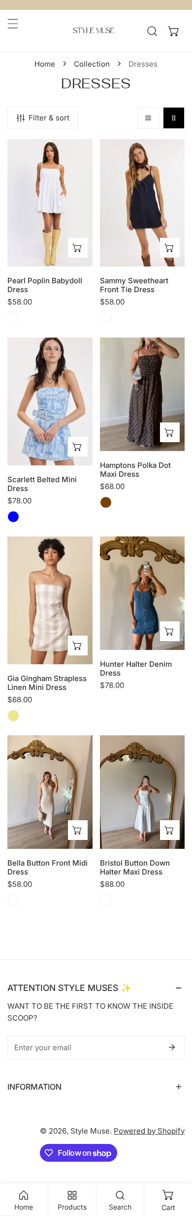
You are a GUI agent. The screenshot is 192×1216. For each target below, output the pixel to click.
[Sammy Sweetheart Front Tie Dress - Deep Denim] (106, 318)
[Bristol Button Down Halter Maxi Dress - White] (106, 900)
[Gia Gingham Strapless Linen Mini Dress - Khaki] (13, 716)
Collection (92, 64)
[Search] (152, 31)
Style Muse (90, 1131)
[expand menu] (13, 24)
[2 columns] (174, 118)
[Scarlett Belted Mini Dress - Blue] (13, 517)
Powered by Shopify (149, 1131)
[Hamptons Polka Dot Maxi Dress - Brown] (106, 502)
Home (44, 64)
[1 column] (148, 118)
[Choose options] (78, 248)
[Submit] (172, 1047)
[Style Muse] (93, 30)
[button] (174, 31)
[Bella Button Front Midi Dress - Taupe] (13, 900)
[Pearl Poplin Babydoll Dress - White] (13, 318)
